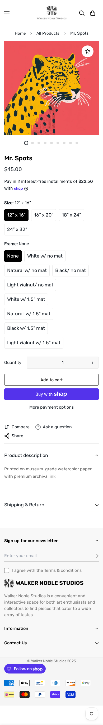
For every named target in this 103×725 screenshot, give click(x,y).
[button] (93, 13)
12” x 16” (16, 215)
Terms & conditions (63, 570)
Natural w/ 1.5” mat (28, 314)
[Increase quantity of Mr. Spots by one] (92, 363)
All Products (47, 33)
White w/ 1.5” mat (26, 299)
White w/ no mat (45, 256)
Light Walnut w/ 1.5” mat (33, 343)
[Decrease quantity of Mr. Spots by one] (33, 363)
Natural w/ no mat (27, 270)
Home (20, 33)
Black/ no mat (70, 270)
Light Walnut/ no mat (30, 285)
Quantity (12, 362)
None (13, 256)
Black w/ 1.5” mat (26, 328)
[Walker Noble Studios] (51, 13)
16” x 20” (43, 215)
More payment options (51, 407)
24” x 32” (17, 229)
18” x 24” (71, 215)
